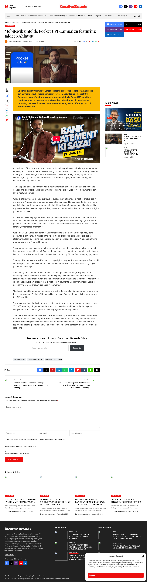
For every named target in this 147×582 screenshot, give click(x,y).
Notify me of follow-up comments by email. (21, 446)
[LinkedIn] (140, 6)
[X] (126, 6)
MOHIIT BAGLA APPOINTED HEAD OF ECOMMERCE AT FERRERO (126, 547)
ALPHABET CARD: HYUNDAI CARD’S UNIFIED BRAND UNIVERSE (80, 536)
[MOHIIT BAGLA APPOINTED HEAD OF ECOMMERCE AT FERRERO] (104, 546)
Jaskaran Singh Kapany (35, 359)
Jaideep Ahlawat (19, 359)
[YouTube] (135, 6)
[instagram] (131, 6)
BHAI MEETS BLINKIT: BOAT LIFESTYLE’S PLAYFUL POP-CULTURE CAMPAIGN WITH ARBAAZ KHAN (132, 141)
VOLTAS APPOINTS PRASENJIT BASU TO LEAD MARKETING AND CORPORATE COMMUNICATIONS (123, 123)
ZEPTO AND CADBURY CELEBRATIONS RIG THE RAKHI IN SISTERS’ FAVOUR (55, 502)
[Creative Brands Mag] (73, 6)
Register (12, 8)
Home (7, 22)
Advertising (15, 22)
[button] (142, 556)
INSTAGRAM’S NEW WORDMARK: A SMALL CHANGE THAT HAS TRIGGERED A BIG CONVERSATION (78, 559)
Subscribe (76, 348)
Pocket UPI (58, 359)
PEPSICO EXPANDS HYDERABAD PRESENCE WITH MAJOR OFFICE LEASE (132, 153)
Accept (92, 575)
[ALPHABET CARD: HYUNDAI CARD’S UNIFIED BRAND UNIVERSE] (61, 535)
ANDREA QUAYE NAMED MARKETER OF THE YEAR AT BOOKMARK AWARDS (80, 547)
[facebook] (121, 6)
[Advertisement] (123, 54)
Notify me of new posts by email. (17, 453)
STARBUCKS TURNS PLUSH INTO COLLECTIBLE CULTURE (126, 501)
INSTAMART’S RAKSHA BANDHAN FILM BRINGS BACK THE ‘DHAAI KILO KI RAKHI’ (90, 502)
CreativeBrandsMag (14, 41)
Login (11, 5)
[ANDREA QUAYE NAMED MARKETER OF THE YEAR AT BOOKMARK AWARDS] (61, 546)
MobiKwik (48, 359)
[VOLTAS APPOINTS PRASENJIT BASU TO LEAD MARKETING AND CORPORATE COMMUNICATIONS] (123, 119)
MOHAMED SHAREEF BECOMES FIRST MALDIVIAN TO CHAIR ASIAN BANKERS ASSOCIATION (127, 536)
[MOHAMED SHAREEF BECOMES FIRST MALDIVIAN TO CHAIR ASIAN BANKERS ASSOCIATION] (104, 535)
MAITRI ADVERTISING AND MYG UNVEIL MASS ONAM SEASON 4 (20, 501)
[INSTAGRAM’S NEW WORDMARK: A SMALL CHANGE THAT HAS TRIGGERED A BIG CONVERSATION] (61, 556)
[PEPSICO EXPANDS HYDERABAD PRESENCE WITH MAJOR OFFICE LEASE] (113, 152)
